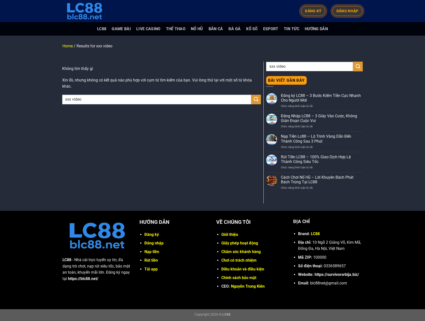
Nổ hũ (197, 29)
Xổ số (252, 29)
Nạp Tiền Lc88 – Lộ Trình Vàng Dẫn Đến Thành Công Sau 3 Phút (316, 138)
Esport (270, 29)
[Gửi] (256, 99)
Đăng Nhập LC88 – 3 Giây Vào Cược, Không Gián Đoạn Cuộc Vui (319, 118)
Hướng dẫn (316, 29)
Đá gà (234, 29)
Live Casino (148, 29)
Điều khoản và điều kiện (242, 269)
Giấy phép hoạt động (239, 243)
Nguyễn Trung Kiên (248, 286)
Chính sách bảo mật (238, 277)
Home (67, 46)
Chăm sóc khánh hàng (241, 251)
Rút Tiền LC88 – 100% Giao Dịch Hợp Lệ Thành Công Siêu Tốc (316, 159)
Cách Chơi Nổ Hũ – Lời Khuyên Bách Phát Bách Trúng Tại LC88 (317, 179)
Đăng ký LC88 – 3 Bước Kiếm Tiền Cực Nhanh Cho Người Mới (321, 98)
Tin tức (291, 29)
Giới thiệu (229, 234)
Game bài (121, 29)
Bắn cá (216, 29)
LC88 (101, 29)
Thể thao (176, 29)
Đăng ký (151, 234)
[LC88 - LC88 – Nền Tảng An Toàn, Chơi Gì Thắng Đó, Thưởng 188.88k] (87, 11)
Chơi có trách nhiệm (239, 260)
